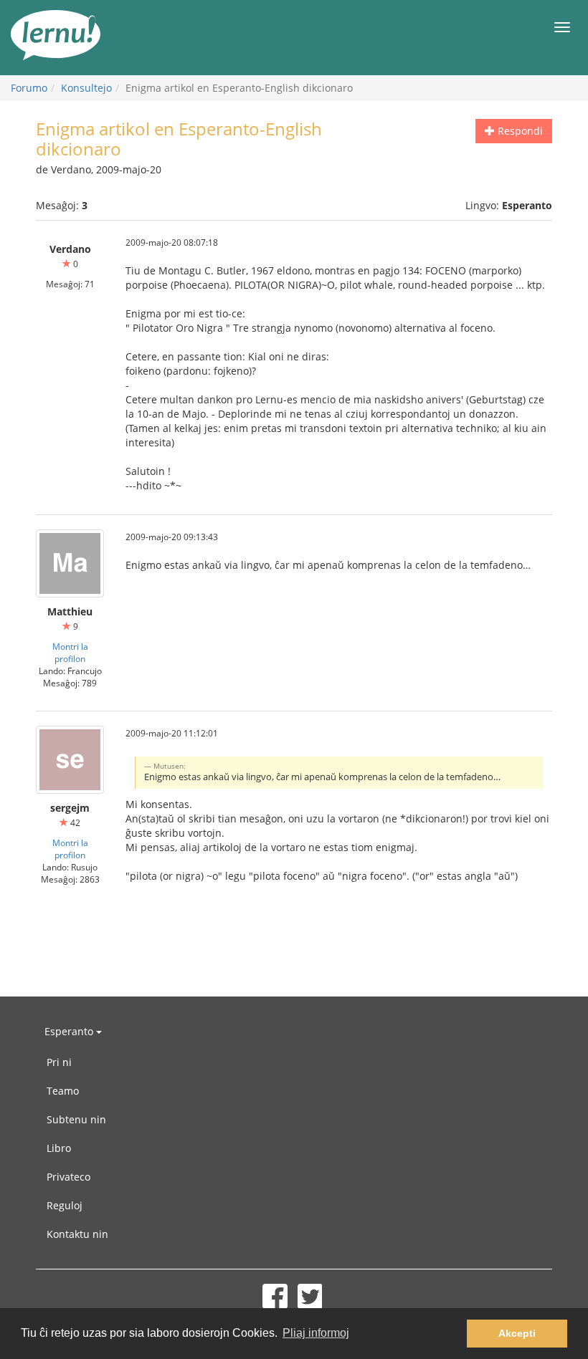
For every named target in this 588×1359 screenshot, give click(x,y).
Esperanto (70, 1031)
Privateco (68, 1176)
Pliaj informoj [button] (316, 1333)
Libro (59, 1148)
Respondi (519, 131)
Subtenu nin (76, 1119)
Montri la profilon (70, 652)
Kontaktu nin (77, 1234)
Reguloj (64, 1205)
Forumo (29, 88)
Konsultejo (86, 88)
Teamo (63, 1091)
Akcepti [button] (517, 1333)
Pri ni (59, 1062)
